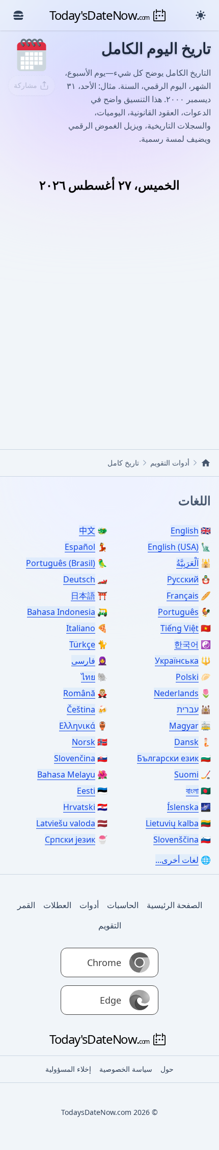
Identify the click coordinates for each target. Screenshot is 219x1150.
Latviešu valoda (65, 823)
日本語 (83, 595)
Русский (183, 579)
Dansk (186, 742)
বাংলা (192, 790)
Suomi (186, 774)
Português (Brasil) (60, 563)
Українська (177, 660)
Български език (168, 758)
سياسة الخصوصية (125, 1069)
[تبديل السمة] (200, 15)
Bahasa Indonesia (61, 611)
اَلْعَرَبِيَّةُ (187, 563)
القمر (26, 905)
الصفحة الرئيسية (174, 905)
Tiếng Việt (179, 628)
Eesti (86, 790)
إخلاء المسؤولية (68, 1069)
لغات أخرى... (177, 859)
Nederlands (176, 693)
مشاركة (25, 85)
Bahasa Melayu (66, 774)
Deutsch (79, 579)
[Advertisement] (109, 309)
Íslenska (183, 807)
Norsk (83, 742)
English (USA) (173, 546)
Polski (187, 676)
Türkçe (82, 644)
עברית (188, 709)
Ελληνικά (77, 725)
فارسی (83, 660)
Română (79, 693)
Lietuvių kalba (172, 823)
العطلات (57, 905)
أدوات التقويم (169, 463)
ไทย (88, 676)
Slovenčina (74, 758)
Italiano (80, 628)
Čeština (81, 709)
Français (183, 595)
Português (178, 611)
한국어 (186, 644)
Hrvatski (79, 807)
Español (80, 546)
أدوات (89, 905)
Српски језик (70, 839)
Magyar (184, 725)
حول (167, 1069)
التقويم (109, 925)
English (185, 530)
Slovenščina (176, 839)
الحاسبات (123, 905)
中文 (87, 530)
